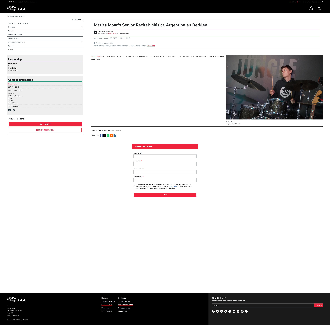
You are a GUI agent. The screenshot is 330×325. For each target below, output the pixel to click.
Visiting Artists (13, 38)
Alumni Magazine (108, 301)
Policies (9, 306)
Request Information (45, 130)
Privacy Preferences (13, 315)
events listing (112, 34)
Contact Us (122, 311)
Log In (321, 2)
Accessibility (11, 313)
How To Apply (45, 124)
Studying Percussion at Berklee (19, 23)
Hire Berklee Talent (125, 304)
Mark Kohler (12, 68)
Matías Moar (96, 56)
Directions (105, 308)
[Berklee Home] (16, 299)
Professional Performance (16, 16)
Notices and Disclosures (14, 311)
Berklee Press (106, 304)
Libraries (104, 298)
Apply (294, 2)
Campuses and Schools (27, 2)
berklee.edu (11, 2)
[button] (115, 135)
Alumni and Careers (15, 35)
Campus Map (106, 311)
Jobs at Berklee (124, 301)
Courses (11, 31)
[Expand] (82, 27)
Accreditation (11, 308)
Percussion (77, 19)
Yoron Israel (12, 64)
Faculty (10, 46)
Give (300, 2)
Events (10, 50)
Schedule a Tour (124, 308)
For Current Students (15, 42)
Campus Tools (310, 2)
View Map (151, 45)
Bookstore (122, 298)
